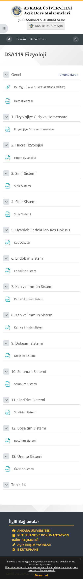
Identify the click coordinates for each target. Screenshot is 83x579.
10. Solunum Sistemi (28, 371)
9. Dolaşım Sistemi (27, 343)
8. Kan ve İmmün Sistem (31, 315)
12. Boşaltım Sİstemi (28, 428)
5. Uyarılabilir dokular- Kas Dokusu (40, 229)
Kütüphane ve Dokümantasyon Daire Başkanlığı (40, 537)
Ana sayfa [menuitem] (9, 39)
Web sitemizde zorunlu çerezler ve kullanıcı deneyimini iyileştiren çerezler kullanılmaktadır (41, 569)
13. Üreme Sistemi (26, 456)
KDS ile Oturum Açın (49, 26)
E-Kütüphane (27, 549)
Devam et (41, 575)
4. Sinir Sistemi (23, 201)
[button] (6, 75)
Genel (16, 74)
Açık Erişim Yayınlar (34, 545)
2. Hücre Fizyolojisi (27, 145)
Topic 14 (18, 484)
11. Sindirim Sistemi (28, 399)
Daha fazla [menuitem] (37, 39)
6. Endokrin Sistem (27, 258)
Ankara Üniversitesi (33, 530)
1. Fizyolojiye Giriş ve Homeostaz (39, 116)
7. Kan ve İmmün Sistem (31, 286)
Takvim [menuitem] (21, 39)
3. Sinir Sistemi (23, 173)
